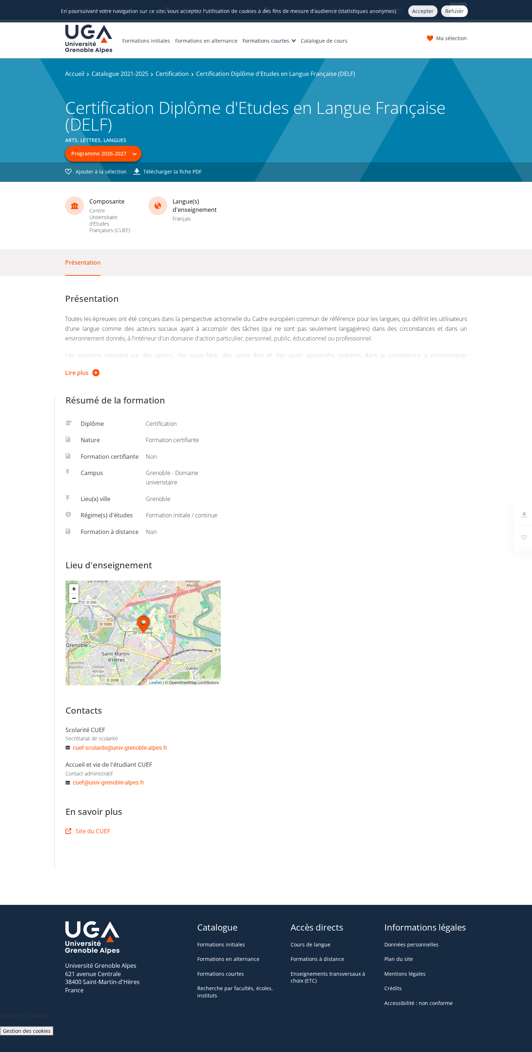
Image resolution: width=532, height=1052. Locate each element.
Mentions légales (405, 973)
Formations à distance (317, 958)
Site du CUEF (93, 831)
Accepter (423, 11)
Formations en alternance (206, 40)
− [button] (74, 598)
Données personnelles (411, 944)
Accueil (74, 74)
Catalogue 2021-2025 (120, 74)
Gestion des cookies (27, 1030)
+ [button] (74, 589)
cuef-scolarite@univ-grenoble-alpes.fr (120, 748)
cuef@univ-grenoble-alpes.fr (108, 782)
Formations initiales (146, 40)
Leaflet (155, 682)
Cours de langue (310, 944)
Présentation (83, 262)
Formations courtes (265, 40)
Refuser (454, 11)
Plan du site (398, 958)
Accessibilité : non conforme (418, 1003)
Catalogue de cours (324, 40)
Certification (172, 74)
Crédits (393, 988)
